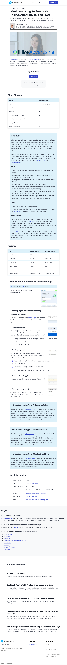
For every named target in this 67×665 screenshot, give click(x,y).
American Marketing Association (15, 540)
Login (39, 2)
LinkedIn (7, 549)
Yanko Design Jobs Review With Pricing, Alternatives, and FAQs (33, 627)
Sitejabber (31, 221)
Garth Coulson (20, 24)
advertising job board (33, 59)
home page (32, 317)
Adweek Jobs (40, 160)
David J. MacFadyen (32, 483)
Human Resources (14, 8)
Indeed (6, 545)
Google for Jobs (9, 547)
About (47, 644)
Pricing (32, 2)
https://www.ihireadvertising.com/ (37, 500)
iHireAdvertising (14, 59)
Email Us (48, 651)
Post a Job (53, 2)
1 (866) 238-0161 (31, 496)
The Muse (7, 543)
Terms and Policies (51, 656)
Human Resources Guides (53, 654)
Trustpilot (16, 231)
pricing (16, 527)
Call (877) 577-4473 (51, 649)
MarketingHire (16, 162)
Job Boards (23, 8)
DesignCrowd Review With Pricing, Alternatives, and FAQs (31, 598)
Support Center (50, 647)
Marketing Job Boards (16, 574)
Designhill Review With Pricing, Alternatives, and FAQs (30, 585)
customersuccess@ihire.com (36, 493)
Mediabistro (18, 211)
